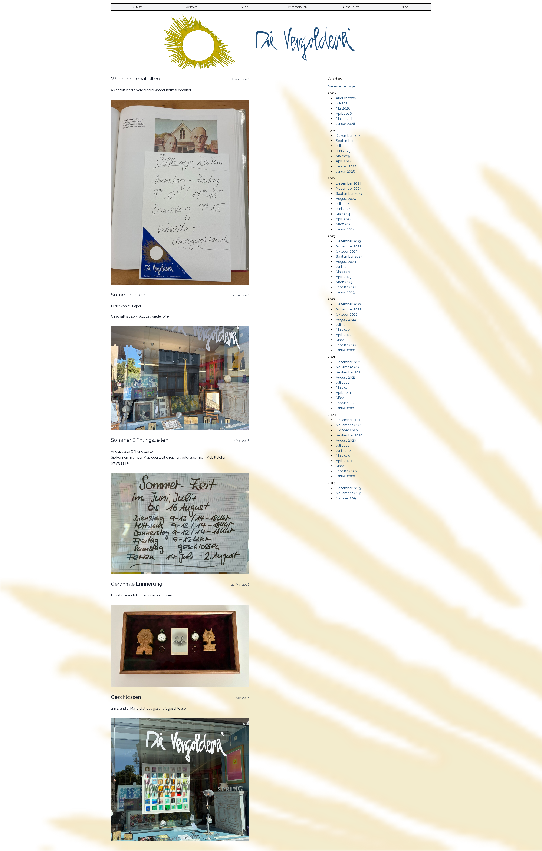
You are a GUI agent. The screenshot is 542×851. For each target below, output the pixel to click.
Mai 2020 (343, 456)
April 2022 (344, 335)
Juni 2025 (343, 151)
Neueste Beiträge (341, 86)
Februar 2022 (346, 345)
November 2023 (348, 246)
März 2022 (344, 340)
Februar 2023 (346, 287)
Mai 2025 (343, 156)
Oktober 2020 (347, 430)
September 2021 (349, 372)
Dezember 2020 (348, 420)
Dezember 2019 (348, 488)
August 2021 (345, 377)
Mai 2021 (343, 388)
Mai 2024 (343, 214)
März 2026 (344, 119)
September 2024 (349, 194)
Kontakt (191, 7)
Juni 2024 (343, 209)
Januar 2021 (345, 408)
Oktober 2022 (347, 314)
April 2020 (344, 461)
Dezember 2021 (348, 362)
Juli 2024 (343, 204)
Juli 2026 (343, 103)
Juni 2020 (343, 451)
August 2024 (346, 199)
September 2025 (349, 141)
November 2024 (349, 188)
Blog (404, 7)
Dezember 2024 (348, 183)
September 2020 (349, 435)
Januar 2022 (345, 350)
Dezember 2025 (348, 136)
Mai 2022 (343, 330)
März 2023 (344, 282)
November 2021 (348, 367)
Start (137, 7)
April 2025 (344, 161)
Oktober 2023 (347, 251)
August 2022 (346, 320)
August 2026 (346, 98)
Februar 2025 (346, 166)
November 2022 (348, 309)
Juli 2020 (343, 445)
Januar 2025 (345, 171)
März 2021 (344, 398)
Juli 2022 (342, 325)
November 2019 (348, 493)
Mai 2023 (343, 272)
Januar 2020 (345, 476)
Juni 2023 (343, 267)
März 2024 (344, 224)
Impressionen (297, 7)
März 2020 (344, 466)
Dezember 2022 (348, 304)
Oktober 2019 (346, 498)
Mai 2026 (343, 108)
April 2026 (344, 114)
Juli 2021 (342, 382)
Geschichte (351, 7)
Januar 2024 (345, 229)
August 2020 (346, 440)
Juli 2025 (342, 146)
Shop (244, 7)
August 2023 (346, 262)
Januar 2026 (345, 124)
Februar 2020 (346, 471)
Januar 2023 (345, 292)
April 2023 (344, 277)
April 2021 (343, 393)
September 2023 (349, 257)
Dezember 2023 (348, 241)
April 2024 (344, 219)
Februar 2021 (346, 403)
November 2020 (349, 425)
